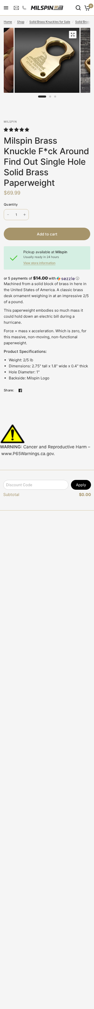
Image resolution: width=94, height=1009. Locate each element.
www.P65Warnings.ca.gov (27, 453)
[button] (17, 129)
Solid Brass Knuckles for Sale (49, 22)
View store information (39, 263)
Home (8, 22)
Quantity (11, 204)
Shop (20, 22)
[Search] (78, 8)
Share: (9, 390)
